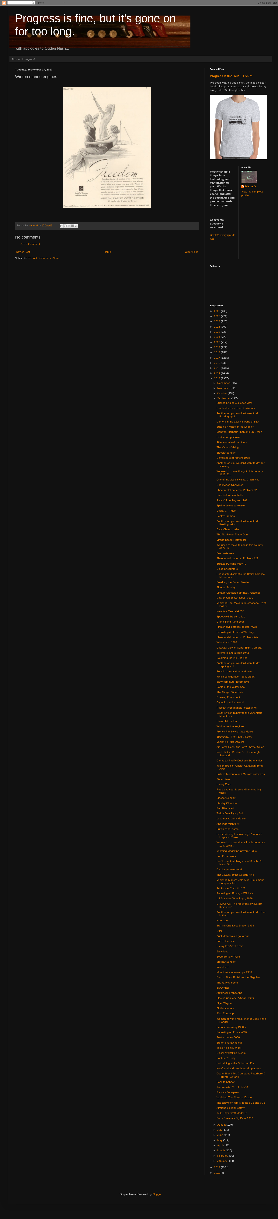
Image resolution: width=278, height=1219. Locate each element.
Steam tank (223, 779)
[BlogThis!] (65, 226)
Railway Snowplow (228, 1092)
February (223, 1155)
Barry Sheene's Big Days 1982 (235, 1118)
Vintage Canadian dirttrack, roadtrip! (238, 592)
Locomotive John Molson (231, 818)
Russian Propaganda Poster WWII (237, 707)
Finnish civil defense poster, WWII (237, 626)
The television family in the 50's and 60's (241, 1102)
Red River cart (225, 808)
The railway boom (227, 982)
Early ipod (222, 951)
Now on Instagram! (23, 59)
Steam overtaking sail (229, 1042)
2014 (217, 373)
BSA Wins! (223, 987)
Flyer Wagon (224, 1003)
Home (107, 251)
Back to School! (226, 1081)
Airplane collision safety (231, 1107)
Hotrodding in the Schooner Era (235, 1063)
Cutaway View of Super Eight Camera (239, 647)
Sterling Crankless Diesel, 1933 (235, 925)
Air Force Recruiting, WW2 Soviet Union (240, 746)
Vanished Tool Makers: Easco (234, 1097)
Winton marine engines (230, 726)
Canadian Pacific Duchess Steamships (239, 760)
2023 (217, 326)
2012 (217, 1167)
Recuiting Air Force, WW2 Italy (235, 893)
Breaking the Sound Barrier (233, 582)
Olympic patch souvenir (231, 702)
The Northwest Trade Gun (232, 534)
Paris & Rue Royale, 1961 (232, 500)
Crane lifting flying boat (230, 621)
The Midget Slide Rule (230, 692)
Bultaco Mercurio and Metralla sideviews (241, 773)
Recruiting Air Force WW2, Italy (235, 632)
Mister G (250, 186)
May (220, 1140)
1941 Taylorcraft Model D (232, 1112)
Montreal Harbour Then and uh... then (239, 431)
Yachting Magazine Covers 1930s (237, 850)
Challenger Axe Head (229, 869)
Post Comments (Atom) (46, 258)
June (220, 1134)
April (220, 1145)
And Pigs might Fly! (228, 823)
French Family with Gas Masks (235, 731)
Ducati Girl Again (226, 510)
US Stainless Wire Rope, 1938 (235, 898)
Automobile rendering (229, 992)
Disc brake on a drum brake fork (236, 408)
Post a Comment (30, 244)
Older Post (191, 251)
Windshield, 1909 (227, 642)
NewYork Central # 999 (230, 611)
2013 (217, 378)
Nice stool (222, 920)
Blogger (157, 1194)
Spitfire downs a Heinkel (231, 505)
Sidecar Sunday (226, 452)
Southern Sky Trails (228, 956)
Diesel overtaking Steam (231, 1052)
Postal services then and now (234, 671)
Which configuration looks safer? (236, 676)
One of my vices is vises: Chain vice (238, 479)
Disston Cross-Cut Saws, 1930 (235, 597)
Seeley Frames (226, 515)
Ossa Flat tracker (227, 721)
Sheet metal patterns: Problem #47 (237, 637)
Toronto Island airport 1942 (233, 652)
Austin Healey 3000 (228, 1037)
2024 (217, 321)
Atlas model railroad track (232, 442)
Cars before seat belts (230, 495)
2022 (217, 331)
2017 (217, 357)
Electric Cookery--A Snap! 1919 (235, 997)
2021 (217, 336)
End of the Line (226, 941)
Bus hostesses (225, 553)
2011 (217, 1172)
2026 (217, 311)
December (224, 382)
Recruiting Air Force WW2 (232, 1032)
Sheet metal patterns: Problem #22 (237, 558)
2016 (217, 362)
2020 (217, 342)
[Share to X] (69, 226)
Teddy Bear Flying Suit (230, 813)
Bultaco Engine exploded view (234, 402)
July (220, 1129)
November (224, 388)
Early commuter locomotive (233, 681)
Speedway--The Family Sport (234, 736)
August (221, 1124)
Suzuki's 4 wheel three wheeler (235, 426)
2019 (217, 347)
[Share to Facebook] (72, 226)
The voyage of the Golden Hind (235, 874)
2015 (217, 367)
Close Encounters (227, 568)
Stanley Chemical (227, 803)
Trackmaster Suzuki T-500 (232, 1087)
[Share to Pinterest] (76, 226)
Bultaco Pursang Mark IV (231, 563)
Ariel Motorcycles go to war (233, 935)
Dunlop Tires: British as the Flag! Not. (239, 977)
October (222, 393)
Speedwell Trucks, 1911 (231, 616)
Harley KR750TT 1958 (230, 946)
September (224, 398)
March (221, 1150)
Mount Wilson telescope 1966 (234, 972)
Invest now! (223, 967)
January (222, 1160)
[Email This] (62, 226)
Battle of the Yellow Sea (231, 686)
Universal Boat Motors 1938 (233, 457)
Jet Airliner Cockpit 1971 (231, 888)
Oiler (219, 930)
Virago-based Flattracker (231, 539)
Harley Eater (224, 784)
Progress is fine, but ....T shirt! (231, 76)
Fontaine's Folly (226, 1057)
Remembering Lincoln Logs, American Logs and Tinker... (239, 835)
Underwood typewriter (230, 484)
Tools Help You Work (229, 1047)
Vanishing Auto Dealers (230, 741)
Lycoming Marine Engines (232, 657)
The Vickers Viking (228, 447)
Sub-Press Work (226, 856)
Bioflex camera (225, 1008)
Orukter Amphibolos (228, 437)
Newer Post (23, 251)
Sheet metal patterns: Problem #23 (237, 489)
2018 (217, 352)
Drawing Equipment (228, 697)
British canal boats (227, 828)
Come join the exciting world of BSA (238, 421)
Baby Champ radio (228, 529)
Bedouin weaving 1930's (231, 1027)
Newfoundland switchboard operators (239, 1068)
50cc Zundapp (225, 1013)
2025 (217, 316)
